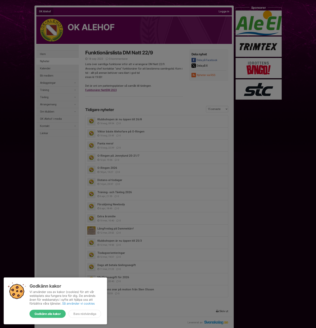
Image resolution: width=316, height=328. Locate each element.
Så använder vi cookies (78, 303)
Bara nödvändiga (84, 314)
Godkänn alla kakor (47, 314)
